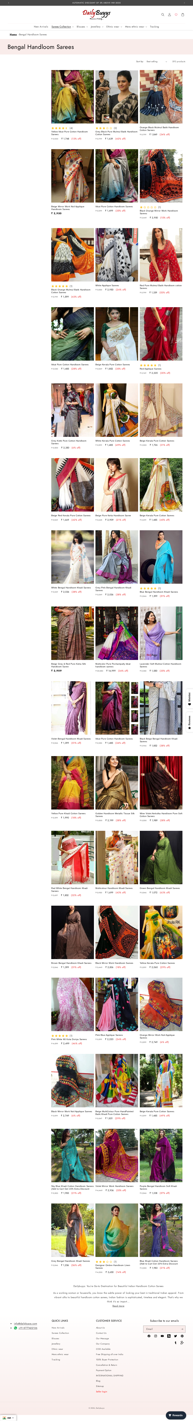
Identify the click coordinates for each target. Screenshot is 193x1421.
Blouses (55, 1338)
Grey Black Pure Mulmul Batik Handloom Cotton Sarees (116, 133)
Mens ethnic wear (60, 1354)
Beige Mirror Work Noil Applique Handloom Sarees (67, 207)
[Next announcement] (184, 3)
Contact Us (101, 1333)
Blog (98, 1380)
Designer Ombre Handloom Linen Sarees (112, 1266)
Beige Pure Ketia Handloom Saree (113, 515)
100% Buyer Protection (107, 1359)
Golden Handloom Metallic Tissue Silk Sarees (115, 814)
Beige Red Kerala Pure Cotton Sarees (71, 515)
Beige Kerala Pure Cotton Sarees (112, 364)
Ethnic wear (57, 1349)
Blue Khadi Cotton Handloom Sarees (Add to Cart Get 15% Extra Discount (159, 1262)
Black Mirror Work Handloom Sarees (114, 963)
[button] (163, 14)
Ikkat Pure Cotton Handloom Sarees (114, 206)
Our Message (102, 1338)
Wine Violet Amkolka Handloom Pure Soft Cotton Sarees (161, 814)
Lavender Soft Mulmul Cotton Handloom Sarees (160, 665)
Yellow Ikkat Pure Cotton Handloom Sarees (69, 133)
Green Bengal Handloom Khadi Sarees (160, 888)
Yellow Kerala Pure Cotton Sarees (157, 963)
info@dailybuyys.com (25, 1323)
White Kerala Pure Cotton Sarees (112, 441)
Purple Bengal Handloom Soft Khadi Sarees (158, 1187)
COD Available (103, 1349)
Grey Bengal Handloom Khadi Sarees (70, 1261)
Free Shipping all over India (109, 1354)
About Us (100, 1327)
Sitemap (100, 1386)
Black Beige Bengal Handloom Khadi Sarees (159, 740)
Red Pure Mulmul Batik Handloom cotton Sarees (161, 286)
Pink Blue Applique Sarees (109, 1035)
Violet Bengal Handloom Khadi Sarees (71, 739)
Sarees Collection (60, 1333)
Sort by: (140, 61)
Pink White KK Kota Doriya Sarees (69, 1039)
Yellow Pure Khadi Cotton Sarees (68, 813)
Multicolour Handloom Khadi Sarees (114, 888)
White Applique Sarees (107, 285)
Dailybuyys (100, 1408)
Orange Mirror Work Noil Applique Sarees (157, 1036)
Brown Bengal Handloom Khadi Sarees (71, 963)
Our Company (103, 1343)
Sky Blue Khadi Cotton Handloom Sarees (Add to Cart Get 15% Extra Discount (72, 1187)
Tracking (56, 1359)
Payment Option (103, 1370)
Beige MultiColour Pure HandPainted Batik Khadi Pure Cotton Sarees (114, 1112)
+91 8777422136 (28, 1328)
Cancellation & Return (106, 1365)
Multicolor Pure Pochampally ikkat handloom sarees (113, 665)
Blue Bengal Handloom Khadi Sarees (159, 592)
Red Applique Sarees (150, 369)
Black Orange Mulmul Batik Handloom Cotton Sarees (70, 291)
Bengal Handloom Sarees (33, 34)
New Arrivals (58, 1327)
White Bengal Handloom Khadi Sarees (71, 587)
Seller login (101, 1391)
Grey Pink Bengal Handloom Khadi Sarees (113, 589)
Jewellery (56, 1343)
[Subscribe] (182, 1329)
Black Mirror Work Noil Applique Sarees (71, 1111)
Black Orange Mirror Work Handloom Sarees (159, 212)
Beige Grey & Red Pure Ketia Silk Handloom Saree (68, 665)
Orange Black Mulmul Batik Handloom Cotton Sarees (159, 128)
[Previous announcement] (8, 3)
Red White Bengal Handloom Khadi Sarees (69, 889)
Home (13, 34)
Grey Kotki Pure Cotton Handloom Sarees (69, 442)
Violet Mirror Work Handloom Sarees (114, 1186)
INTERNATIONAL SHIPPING (109, 1375)
